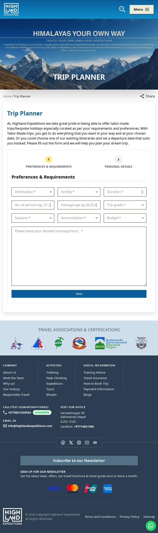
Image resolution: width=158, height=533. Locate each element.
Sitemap (149, 517)
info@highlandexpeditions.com (30, 426)
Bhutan (51, 394)
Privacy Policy (129, 517)
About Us (9, 372)
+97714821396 (84, 426)
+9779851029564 (28, 412)
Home (7, 96)
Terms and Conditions (100, 517)
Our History (11, 389)
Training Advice (94, 372)
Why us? (9, 383)
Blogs (88, 394)
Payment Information (99, 389)
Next (79, 294)
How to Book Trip (96, 383)
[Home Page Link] (12, 516)
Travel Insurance (95, 378)
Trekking (52, 372)
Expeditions (54, 383)
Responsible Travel (16, 394)
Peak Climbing (56, 378)
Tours (50, 389)
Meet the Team (13, 378)
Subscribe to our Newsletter (79, 460)
